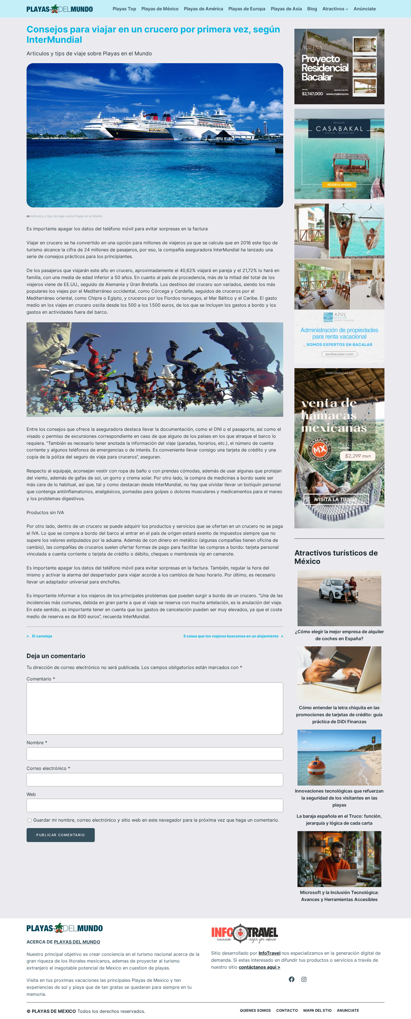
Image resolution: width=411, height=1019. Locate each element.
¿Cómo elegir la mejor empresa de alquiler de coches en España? (339, 635)
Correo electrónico (48, 768)
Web (31, 794)
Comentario (41, 679)
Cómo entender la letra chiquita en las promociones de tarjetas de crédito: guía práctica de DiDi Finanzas (339, 714)
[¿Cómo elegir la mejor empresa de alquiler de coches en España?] (339, 599)
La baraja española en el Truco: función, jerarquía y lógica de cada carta (339, 819)
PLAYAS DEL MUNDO (77, 942)
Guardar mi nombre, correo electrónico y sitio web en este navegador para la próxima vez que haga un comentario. (156, 820)
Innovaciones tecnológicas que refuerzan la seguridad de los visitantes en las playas (339, 798)
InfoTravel (269, 953)
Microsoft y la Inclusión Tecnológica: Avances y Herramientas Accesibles (339, 896)
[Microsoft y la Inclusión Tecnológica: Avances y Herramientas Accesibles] (339, 860)
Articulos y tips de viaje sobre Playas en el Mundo (89, 53)
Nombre (37, 742)
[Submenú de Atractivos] (347, 9)
